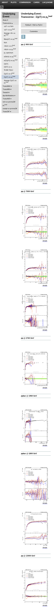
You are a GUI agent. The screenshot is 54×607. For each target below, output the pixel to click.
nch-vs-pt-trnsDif (9, 102)
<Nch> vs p (10, 49)
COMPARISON (25, 2)
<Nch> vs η (9, 46)
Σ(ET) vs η (8, 67)
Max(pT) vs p (10, 39)
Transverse (7, 23)
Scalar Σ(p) (8, 70)
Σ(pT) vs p (9, 77)
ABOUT (5, 2)
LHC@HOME (47, 2)
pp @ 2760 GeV (27, 338)
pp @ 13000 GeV (28, 556)
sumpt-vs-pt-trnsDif (10, 108)
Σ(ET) (6, 64)
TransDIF (6, 111)
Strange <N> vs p (9, 34)
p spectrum (8, 53)
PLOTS (13, 2)
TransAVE (6, 99)
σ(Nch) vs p (10, 56)
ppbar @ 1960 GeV (29, 396)
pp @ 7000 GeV (27, 191)
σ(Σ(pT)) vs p (10, 60)
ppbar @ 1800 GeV (29, 453)
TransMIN (6, 89)
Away (5, 20)
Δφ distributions (8, 95)
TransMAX (6, 86)
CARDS (36, 2)
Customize (34, 31)
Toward (5, 92)
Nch (5, 42)
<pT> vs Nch (8, 26)
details (45, 94)
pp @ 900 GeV (27, 44)
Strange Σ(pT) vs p (10, 82)
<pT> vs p (9, 29)
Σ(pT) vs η (9, 73)
